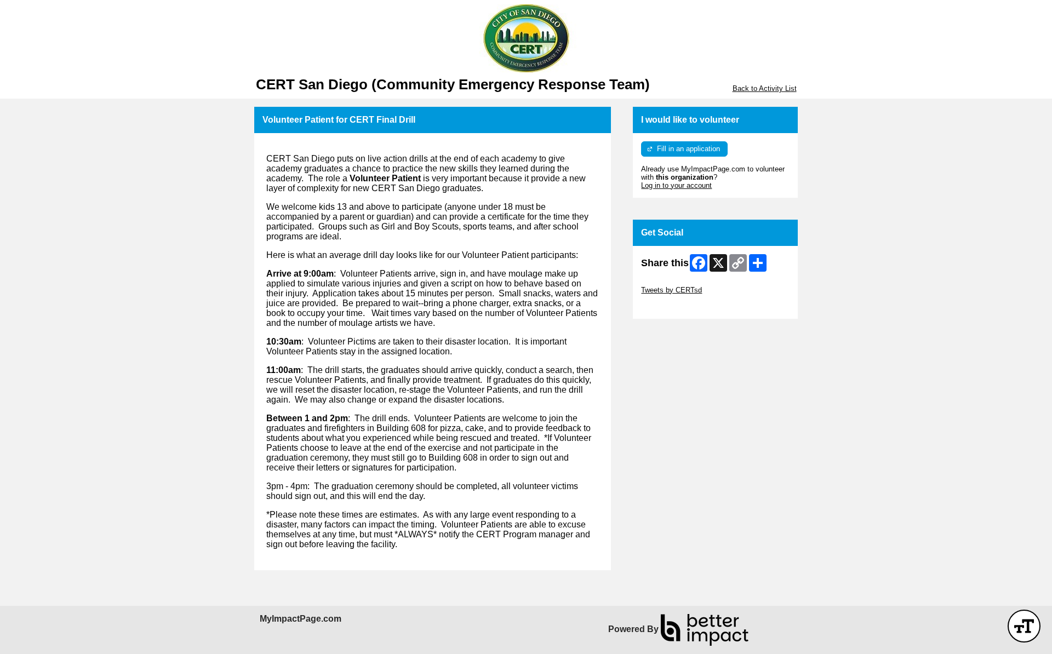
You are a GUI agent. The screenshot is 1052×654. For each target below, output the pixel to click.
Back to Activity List (765, 88)
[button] (1024, 626)
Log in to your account (676, 185)
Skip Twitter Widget (671, 282)
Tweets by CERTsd (671, 290)
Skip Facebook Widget (677, 306)
